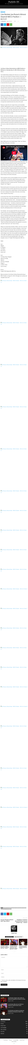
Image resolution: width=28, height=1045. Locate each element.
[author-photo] (14, 928)
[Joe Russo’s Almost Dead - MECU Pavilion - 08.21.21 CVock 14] (14, 300)
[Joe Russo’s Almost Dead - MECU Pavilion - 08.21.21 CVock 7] (14, 617)
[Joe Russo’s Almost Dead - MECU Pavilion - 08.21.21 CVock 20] (14, 578)
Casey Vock (4, 21)
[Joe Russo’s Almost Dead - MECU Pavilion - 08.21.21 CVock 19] (14, 636)
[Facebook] (2, 24)
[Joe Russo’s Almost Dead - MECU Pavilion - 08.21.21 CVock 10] (14, 499)
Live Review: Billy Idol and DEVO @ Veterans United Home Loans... (15, 1005)
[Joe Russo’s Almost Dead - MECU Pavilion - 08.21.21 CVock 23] (14, 558)
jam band (9, 907)
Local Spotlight (3, 1027)
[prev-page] (13, 951)
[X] (5, 24)
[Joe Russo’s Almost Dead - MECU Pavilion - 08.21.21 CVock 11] (14, 776)
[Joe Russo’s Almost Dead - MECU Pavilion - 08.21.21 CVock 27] (14, 656)
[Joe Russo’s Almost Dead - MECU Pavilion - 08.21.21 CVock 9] (14, 56)
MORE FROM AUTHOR (18, 936)
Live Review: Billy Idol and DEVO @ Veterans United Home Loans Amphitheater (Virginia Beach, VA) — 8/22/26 (14, 947)
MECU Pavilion (23, 907)
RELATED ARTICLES (9, 936)
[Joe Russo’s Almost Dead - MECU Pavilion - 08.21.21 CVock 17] (14, 468)
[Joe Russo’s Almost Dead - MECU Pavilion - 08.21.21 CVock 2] (14, 597)
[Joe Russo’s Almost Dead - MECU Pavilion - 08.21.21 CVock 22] (14, 675)
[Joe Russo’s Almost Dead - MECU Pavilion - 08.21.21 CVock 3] (14, 816)
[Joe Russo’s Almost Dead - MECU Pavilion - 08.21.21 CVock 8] (14, 715)
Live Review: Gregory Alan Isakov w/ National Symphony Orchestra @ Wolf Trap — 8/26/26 (5, 947)
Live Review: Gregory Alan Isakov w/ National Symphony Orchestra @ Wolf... (17, 998)
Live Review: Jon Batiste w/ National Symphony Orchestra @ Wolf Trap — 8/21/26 (23, 947)
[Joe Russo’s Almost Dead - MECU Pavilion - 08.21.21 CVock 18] (14, 796)
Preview (2, 1023)
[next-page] (14, 951)
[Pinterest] (8, 24)
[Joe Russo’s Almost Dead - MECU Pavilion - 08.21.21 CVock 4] (14, 695)
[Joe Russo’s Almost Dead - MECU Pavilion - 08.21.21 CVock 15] (14, 745)
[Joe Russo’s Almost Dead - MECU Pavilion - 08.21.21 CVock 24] (14, 866)
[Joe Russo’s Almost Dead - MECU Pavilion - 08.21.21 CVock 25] (14, 835)
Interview (2, 1033)
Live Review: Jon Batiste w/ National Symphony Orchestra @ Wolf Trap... (16, 1011)
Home (1, 9)
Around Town (3, 1025)
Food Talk (2, 1031)
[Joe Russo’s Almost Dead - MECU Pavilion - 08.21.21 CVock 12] (14, 426)
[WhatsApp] (11, 24)
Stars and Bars (3, 1029)
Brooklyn (5, 907)
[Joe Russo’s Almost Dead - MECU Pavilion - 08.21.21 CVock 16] (14, 342)
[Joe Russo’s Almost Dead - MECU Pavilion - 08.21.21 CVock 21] (14, 538)
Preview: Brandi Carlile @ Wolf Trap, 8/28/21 (7, 920)
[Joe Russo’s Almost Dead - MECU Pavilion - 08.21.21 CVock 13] (14, 384)
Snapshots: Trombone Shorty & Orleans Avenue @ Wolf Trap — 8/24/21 (21, 921)
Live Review (6, 9)
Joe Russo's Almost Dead (16, 907)
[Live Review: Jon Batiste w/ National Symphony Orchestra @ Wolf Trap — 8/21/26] (23, 942)
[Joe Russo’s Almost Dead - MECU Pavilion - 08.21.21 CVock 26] (14, 519)
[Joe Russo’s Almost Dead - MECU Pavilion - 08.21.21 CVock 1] (14, 897)
